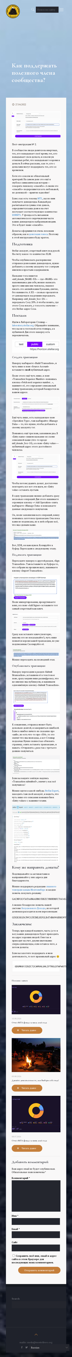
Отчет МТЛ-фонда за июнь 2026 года (29, 1140)
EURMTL (16, 215)
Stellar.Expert (52, 790)
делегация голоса (38, 234)
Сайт (14, 1242)
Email (16, 1229)
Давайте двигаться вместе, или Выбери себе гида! (35, 1080)
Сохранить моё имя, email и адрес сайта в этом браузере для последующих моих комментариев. (34, 1259)
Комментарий (21, 1178)
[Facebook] (22, 1347)
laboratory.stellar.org (23, 325)
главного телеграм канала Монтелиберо (34, 888)
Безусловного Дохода (33, 908)
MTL (40, 198)
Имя (15, 1215)
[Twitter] (26, 1347)
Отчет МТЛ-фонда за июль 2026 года (29, 1022)
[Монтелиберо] (13, 8)
